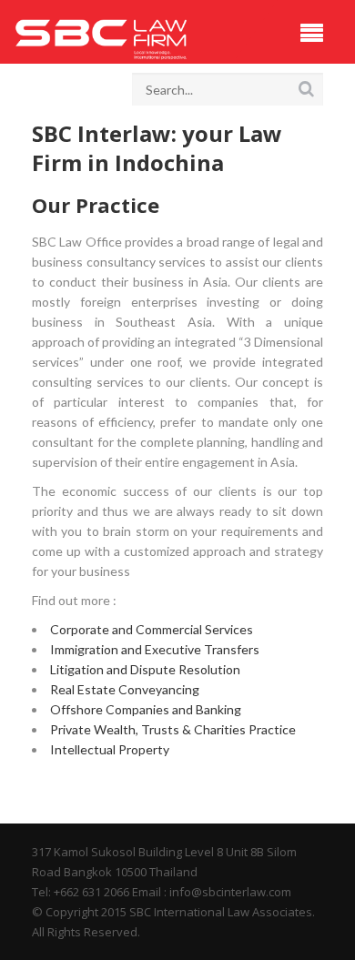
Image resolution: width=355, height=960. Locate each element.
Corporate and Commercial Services (151, 629)
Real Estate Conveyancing (124, 689)
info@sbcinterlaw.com (230, 892)
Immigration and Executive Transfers (154, 649)
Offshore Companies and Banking (145, 709)
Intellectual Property (109, 749)
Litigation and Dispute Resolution (145, 669)
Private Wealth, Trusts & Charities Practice (173, 729)
